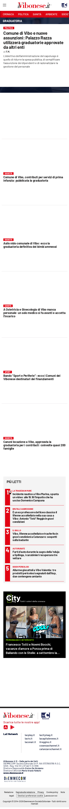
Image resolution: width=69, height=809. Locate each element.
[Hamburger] (4, 6)
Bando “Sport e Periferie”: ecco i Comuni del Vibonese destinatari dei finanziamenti (31, 377)
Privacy (41, 792)
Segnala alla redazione (25, 792)
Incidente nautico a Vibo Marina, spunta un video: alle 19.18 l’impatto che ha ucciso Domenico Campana (36, 497)
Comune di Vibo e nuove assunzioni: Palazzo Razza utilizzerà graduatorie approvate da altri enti (33, 40)
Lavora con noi (50, 795)
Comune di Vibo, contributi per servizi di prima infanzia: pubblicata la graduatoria (33, 178)
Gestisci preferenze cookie (30, 795)
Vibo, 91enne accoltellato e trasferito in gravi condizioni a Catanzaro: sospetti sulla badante (35, 537)
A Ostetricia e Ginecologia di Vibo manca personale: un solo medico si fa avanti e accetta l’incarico (34, 313)
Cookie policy (52, 792)
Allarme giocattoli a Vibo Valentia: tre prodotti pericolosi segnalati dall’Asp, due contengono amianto (34, 573)
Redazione (8, 792)
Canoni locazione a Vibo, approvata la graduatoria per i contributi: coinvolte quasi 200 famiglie (34, 445)
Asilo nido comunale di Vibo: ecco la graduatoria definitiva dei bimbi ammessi (30, 244)
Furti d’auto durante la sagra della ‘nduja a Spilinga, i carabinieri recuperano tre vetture (36, 555)
